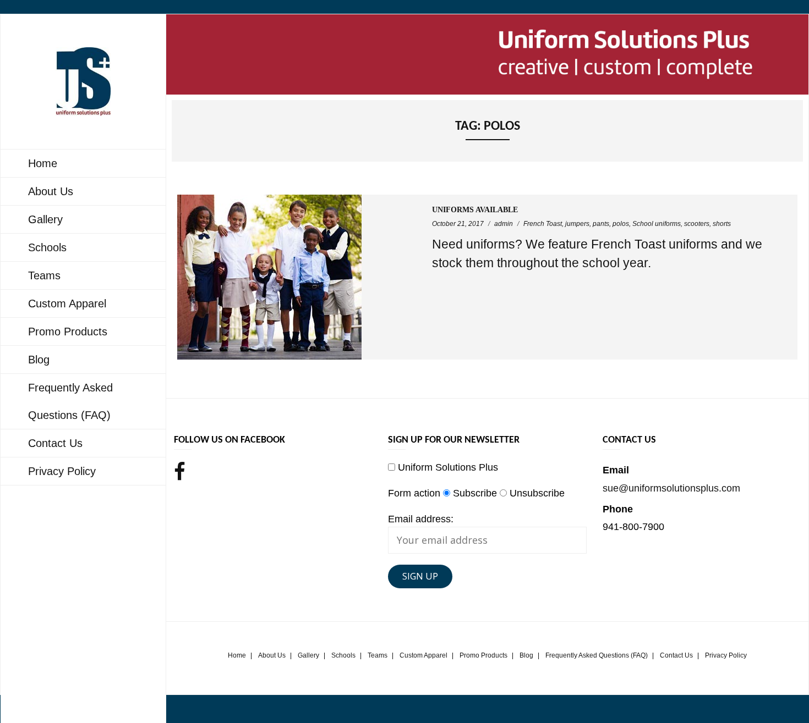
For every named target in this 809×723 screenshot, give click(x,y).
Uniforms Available (475, 210)
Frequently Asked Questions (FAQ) (596, 655)
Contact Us (676, 655)
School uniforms (656, 224)
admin (503, 224)
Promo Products (483, 655)
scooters (696, 224)
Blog (526, 655)
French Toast (542, 224)
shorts (722, 224)
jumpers (577, 224)
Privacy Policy (726, 655)
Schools (343, 655)
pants (601, 224)
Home (237, 655)
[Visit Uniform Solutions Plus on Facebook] (179, 473)
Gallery (308, 655)
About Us (272, 655)
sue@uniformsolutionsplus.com (671, 488)
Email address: (420, 519)
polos (621, 224)
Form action (414, 493)
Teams (377, 655)
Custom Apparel (423, 655)
